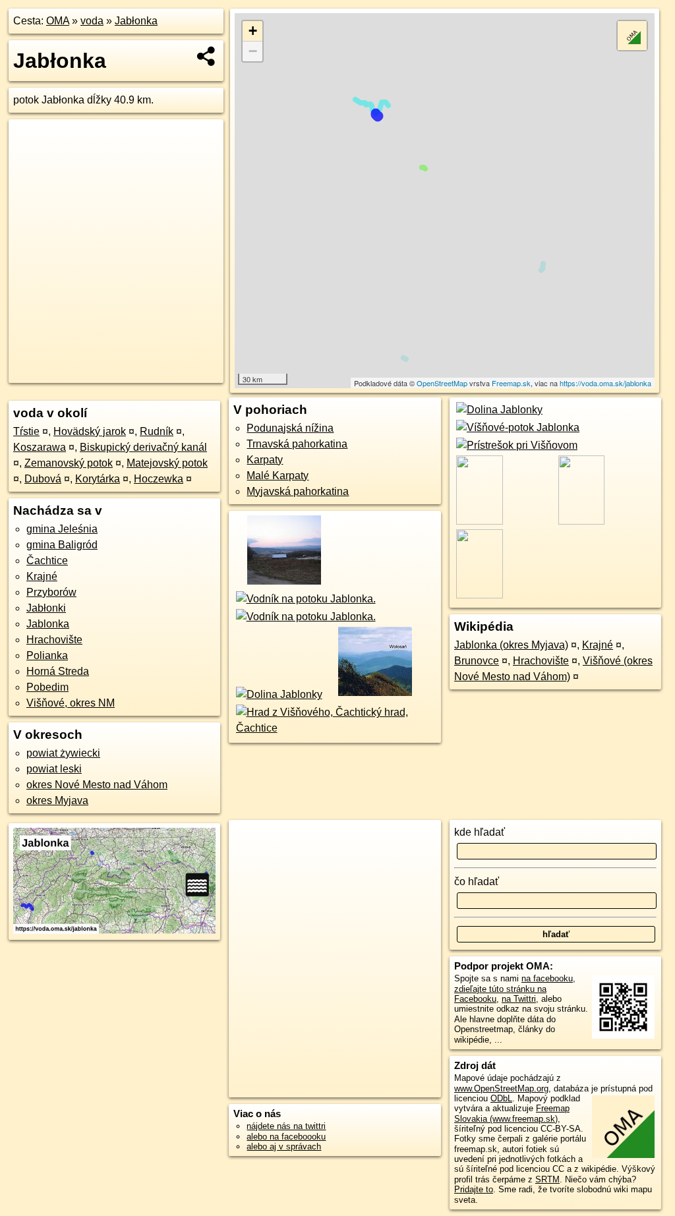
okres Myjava (57, 800)
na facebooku (547, 978)
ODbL (501, 1098)
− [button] (253, 51)
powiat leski (54, 768)
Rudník (156, 431)
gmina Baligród (62, 544)
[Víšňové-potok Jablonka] (516, 427)
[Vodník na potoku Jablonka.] (304, 598)
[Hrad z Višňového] (334, 728)
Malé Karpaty (277, 475)
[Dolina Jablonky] (277, 694)
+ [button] (253, 30)
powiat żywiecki (63, 753)
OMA (57, 20)
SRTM (547, 1179)
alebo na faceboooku (286, 1137)
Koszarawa (39, 447)
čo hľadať (476, 881)
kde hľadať (479, 832)
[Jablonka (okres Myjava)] (283, 583)
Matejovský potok (167, 463)
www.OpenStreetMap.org (501, 1088)
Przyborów (51, 592)
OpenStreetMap (442, 383)
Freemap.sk (511, 383)
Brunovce (476, 660)
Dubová (42, 478)
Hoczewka (158, 478)
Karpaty (265, 459)
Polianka (47, 655)
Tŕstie (26, 431)
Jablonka (47, 623)
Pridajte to (473, 1189)
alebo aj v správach (284, 1146)
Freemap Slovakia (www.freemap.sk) (512, 1113)
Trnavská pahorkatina (297, 443)
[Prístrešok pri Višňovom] (515, 445)
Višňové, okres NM (70, 703)
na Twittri (519, 999)
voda (91, 20)
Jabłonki (46, 608)
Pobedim (47, 687)
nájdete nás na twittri (286, 1126)
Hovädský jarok (89, 431)
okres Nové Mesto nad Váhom (96, 784)
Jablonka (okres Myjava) (511, 645)
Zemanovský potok (68, 463)
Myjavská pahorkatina (298, 491)
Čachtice (47, 560)
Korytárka (97, 478)
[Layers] (632, 35)
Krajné (41, 576)
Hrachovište (54, 639)
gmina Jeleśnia (62, 529)
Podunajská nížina (290, 428)
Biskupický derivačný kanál (143, 447)
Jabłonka (136, 20)
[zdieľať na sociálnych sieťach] (206, 56)
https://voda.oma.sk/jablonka (605, 383)
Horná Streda (57, 671)
